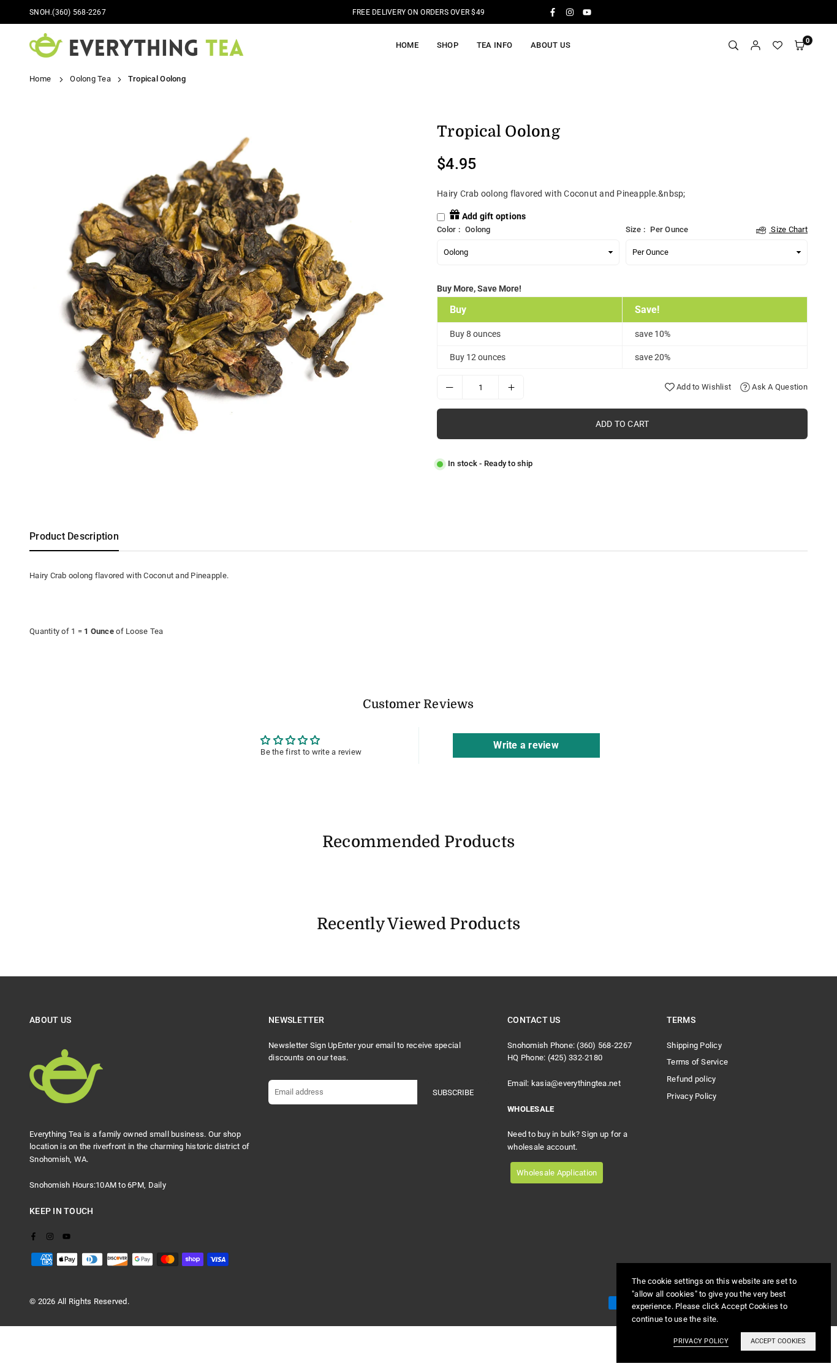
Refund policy (691, 1079)
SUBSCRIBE (453, 1092)
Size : (717, 229)
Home (407, 45)
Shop (447, 45)
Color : (464, 229)
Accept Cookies (778, 1341)
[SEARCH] (733, 45)
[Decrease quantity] (449, 387)
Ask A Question (779, 386)
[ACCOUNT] (755, 45)
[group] (219, 289)
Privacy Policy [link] (701, 1341)
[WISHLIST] (778, 45)
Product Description (74, 536)
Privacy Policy (692, 1096)
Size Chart (788, 229)
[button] (800, 45)
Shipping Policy (694, 1045)
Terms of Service (697, 1061)
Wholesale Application (557, 1172)
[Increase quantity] (511, 387)
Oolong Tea (90, 78)
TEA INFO (494, 45)
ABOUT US (550, 45)
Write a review (526, 745)
